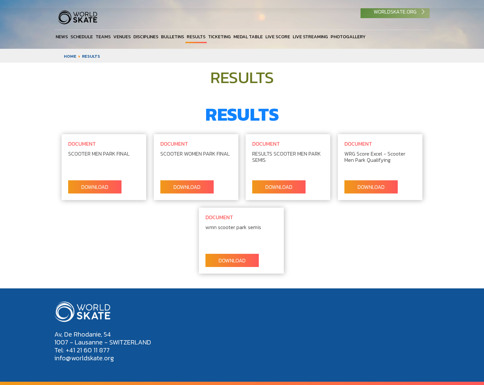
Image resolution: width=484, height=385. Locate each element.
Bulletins (172, 36)
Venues (122, 36)
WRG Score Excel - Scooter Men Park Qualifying (374, 157)
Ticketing (219, 36)
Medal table (248, 36)
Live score (277, 36)
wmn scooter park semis (233, 227)
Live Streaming (310, 36)
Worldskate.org (395, 11)
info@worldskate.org (84, 358)
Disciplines (145, 36)
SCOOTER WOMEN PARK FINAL (195, 154)
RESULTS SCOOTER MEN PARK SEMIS (286, 157)
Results (196, 36)
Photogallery (348, 36)
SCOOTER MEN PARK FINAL (99, 154)
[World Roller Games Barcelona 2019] (77, 22)
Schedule (81, 36)
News (62, 36)
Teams (103, 36)
